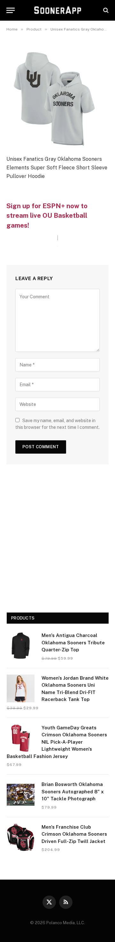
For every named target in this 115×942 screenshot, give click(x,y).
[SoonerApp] (57, 10)
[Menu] (10, 10)
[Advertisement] (57, 541)
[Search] (105, 10)
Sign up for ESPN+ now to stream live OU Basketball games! (47, 215)
